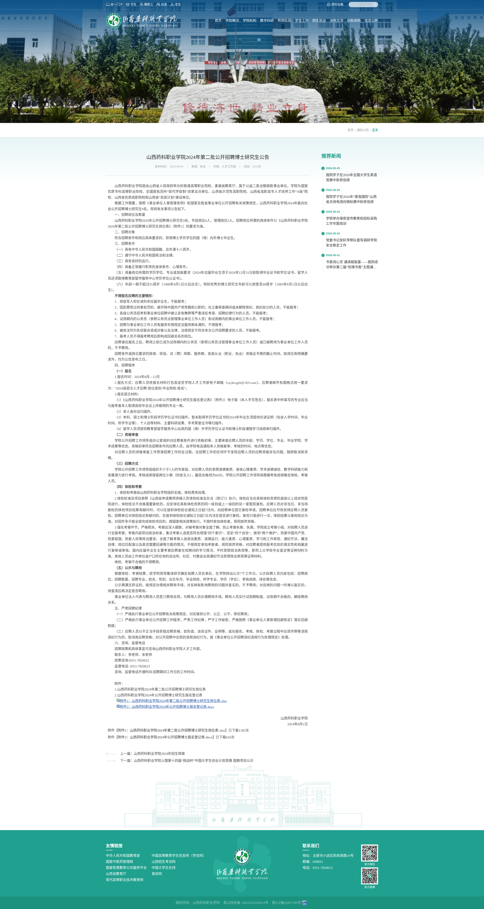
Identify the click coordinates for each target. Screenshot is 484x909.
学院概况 (232, 21)
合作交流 (336, 21)
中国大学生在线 (163, 868)
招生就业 (319, 21)
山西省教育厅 (116, 874)
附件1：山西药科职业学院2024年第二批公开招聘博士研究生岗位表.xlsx (173, 701)
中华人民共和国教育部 (123, 856)
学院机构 (249, 21)
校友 (164, 4)
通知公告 (363, 130)
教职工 (148, 4)
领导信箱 (337, 4)
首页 (218, 21)
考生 (178, 4)
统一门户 (117, 4)
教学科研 (267, 21)
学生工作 (302, 21)
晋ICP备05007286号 (286, 903)
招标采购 (354, 21)
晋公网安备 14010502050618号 (245, 903)
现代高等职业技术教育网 (124, 880)
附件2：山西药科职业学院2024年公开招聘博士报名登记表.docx (167, 707)
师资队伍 (284, 21)
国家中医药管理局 (119, 862)
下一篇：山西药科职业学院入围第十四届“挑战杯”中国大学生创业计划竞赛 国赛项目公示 (187, 761)
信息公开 (371, 21)
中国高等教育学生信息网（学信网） (179, 856)
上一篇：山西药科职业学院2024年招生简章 (152, 754)
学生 (133, 4)
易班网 (157, 874)
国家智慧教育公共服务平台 (126, 868)
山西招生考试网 (163, 862)
